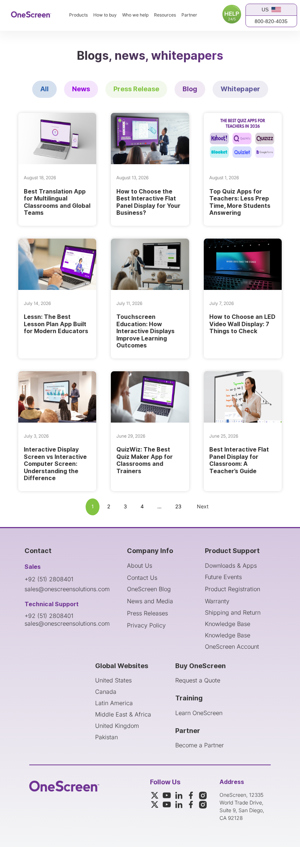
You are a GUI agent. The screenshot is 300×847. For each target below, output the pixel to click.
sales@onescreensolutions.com (67, 589)
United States (113, 680)
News (81, 89)
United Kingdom (117, 725)
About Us (139, 565)
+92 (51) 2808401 (49, 579)
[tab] (44, 89)
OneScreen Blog (149, 589)
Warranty (217, 601)
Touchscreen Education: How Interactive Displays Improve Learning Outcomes (145, 331)
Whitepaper (240, 89)
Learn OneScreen (198, 713)
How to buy (105, 15)
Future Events (223, 577)
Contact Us (142, 577)
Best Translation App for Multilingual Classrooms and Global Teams (57, 202)
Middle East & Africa (123, 714)
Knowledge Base (227, 623)
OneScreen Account (232, 646)
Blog (190, 89)
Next (203, 507)
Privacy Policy (146, 625)
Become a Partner (199, 745)
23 (178, 507)
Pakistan (106, 737)
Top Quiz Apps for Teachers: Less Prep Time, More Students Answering (239, 202)
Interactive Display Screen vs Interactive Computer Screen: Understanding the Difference (55, 464)
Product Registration (232, 589)
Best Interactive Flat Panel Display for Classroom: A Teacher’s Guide (239, 460)
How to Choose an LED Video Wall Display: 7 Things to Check (242, 324)
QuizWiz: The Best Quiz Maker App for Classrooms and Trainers (144, 460)
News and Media (150, 601)
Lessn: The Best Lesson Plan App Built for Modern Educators (56, 324)
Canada (105, 691)
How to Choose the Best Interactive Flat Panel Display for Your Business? (148, 202)
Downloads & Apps (231, 565)
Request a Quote (197, 680)
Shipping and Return (232, 612)
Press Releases (147, 613)
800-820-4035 (271, 21)
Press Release (136, 89)
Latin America (114, 703)
